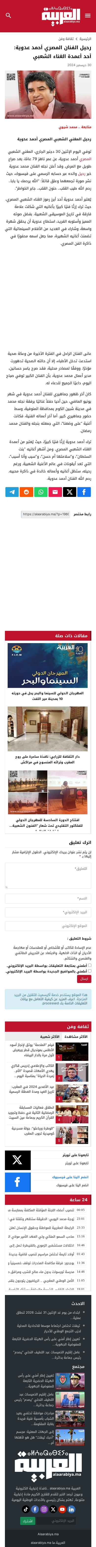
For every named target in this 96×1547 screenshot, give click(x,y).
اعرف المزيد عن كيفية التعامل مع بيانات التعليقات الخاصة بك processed (53, 1001)
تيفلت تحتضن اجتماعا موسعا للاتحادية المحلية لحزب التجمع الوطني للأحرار (49, 1328)
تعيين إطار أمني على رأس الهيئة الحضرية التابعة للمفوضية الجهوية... (46, 1341)
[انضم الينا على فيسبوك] (35, 1509)
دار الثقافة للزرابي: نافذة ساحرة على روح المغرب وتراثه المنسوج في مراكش (47, 759)
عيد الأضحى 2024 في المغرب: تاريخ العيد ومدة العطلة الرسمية (31, 1089)
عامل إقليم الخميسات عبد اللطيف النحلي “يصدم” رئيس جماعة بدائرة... (47, 1355)
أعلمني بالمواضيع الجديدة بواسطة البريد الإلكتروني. (46, 972)
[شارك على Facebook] (84, 492)
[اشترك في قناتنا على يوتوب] (62, 1509)
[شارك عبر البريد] (55, 492)
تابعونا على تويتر (77, 1163)
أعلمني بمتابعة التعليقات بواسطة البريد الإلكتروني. (47, 966)
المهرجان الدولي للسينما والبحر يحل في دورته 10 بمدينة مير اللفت (48, 696)
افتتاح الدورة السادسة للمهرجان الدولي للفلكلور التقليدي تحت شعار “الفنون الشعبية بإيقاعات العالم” (47, 825)
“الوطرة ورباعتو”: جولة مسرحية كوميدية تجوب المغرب (33, 1131)
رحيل (81, 173)
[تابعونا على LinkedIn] (71, 1509)
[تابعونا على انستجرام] (44, 1509)
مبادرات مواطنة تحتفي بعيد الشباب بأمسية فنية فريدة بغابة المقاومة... (35, 1418)
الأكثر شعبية (50, 1037)
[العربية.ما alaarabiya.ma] (48, 1466)
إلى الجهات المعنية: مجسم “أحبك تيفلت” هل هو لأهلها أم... (34, 1437)
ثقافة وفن (66, 39)
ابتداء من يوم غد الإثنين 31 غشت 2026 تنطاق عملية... (48, 1315)
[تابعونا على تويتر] (53, 1509)
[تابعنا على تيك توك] (26, 1509)
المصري (85, 159)
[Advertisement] (48, 298)
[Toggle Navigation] (89, 16)
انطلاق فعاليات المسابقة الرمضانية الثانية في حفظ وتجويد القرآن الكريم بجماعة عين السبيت (31, 1112)
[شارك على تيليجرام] (12, 492)
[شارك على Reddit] (26, 492)
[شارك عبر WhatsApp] (41, 492)
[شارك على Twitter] (69, 492)
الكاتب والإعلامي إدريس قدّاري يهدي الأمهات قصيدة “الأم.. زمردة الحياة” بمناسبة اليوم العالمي (32, 1073)
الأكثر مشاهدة (76, 1037)
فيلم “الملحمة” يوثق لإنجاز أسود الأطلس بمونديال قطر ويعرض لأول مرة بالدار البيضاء (32, 1050)
